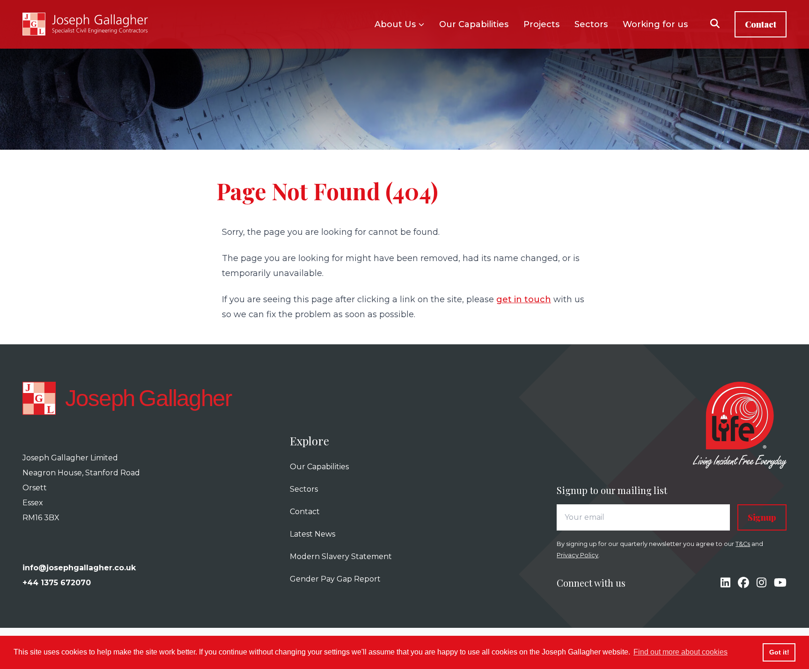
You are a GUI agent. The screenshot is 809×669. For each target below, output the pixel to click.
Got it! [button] (779, 652)
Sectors (591, 24)
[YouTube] (780, 582)
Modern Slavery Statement (341, 556)
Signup (762, 517)
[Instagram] (761, 582)
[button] (715, 24)
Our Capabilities (473, 24)
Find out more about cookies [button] (680, 652)
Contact (760, 24)
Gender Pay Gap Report (335, 578)
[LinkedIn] (725, 582)
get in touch (523, 299)
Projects (541, 24)
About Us (395, 24)
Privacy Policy (577, 555)
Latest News (312, 534)
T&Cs (742, 543)
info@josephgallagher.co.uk (79, 567)
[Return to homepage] (85, 24)
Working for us (655, 24)
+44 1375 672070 (56, 582)
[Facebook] (743, 582)
